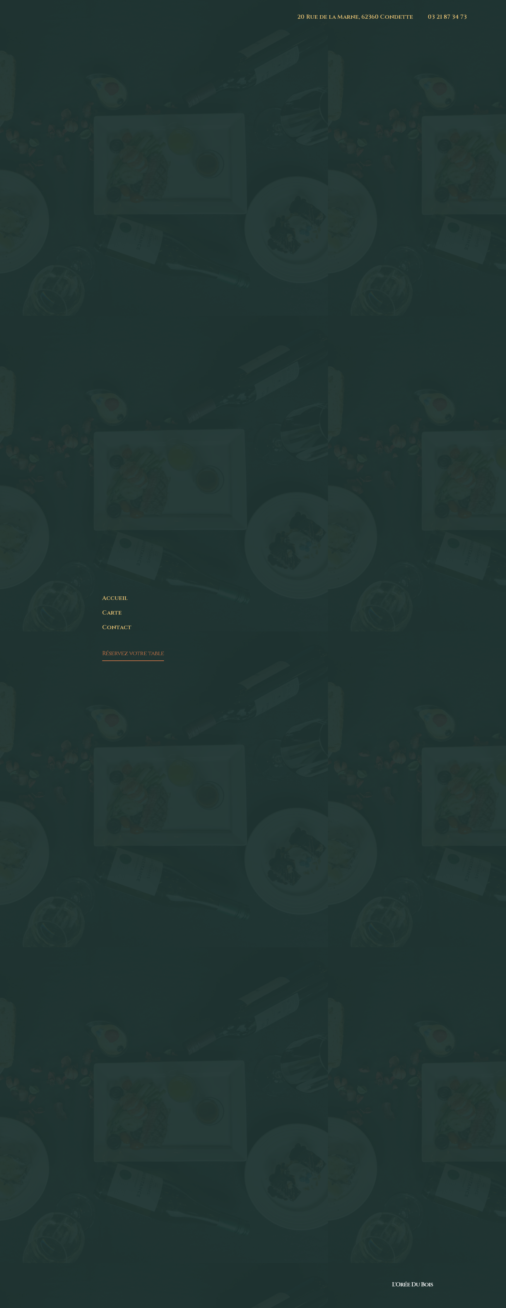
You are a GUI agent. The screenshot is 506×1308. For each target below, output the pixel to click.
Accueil (115, 598)
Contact (116, 627)
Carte (112, 613)
